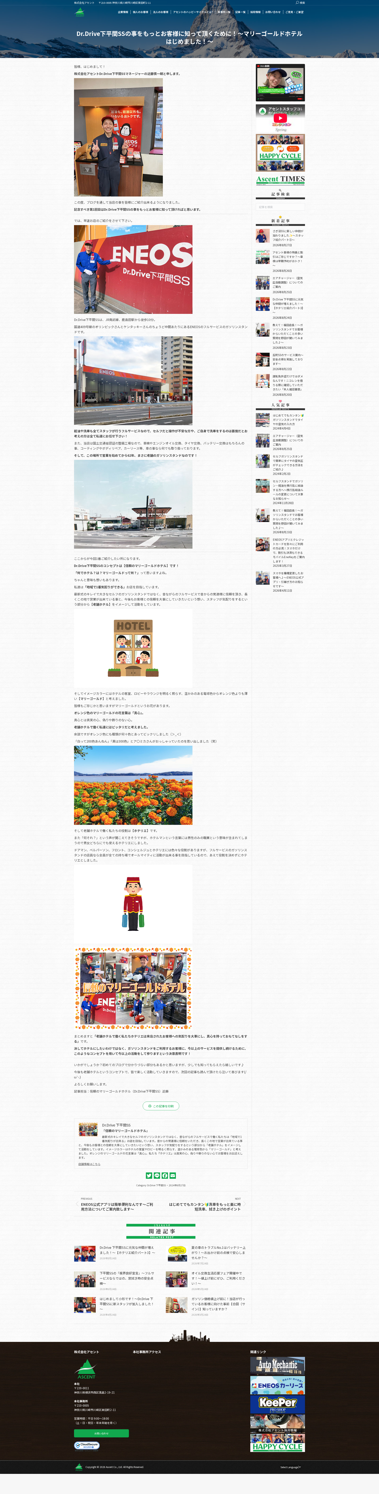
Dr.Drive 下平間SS (156, 1185)
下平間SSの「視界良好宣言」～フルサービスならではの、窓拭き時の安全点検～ (127, 1278)
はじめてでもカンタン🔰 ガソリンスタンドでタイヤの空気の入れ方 (290, 419)
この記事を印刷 (163, 1106)
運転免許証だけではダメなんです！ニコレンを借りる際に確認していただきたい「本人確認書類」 (288, 382)
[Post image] (85, 1254)
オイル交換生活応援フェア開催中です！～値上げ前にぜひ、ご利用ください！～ (218, 1278)
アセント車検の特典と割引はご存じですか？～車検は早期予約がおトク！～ (288, 258)
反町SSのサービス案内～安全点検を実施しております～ (288, 359)
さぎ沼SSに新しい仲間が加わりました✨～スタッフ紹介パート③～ (288, 235)
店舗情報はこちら (89, 1164)
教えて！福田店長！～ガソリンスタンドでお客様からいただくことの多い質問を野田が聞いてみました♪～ (288, 333)
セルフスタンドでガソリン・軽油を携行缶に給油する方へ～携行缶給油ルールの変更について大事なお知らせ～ (288, 489)
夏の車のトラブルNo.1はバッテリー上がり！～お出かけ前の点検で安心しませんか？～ (218, 1252)
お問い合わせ (101, 1433)
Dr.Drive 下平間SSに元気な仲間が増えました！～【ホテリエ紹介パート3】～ (127, 1250)
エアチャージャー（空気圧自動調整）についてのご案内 (288, 282)
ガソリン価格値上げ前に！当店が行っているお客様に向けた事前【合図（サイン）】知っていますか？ (218, 1303)
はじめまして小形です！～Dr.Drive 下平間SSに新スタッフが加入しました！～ (127, 1303)
